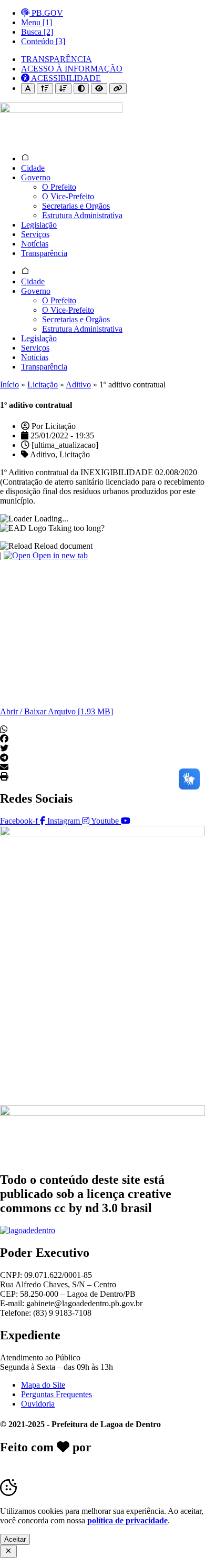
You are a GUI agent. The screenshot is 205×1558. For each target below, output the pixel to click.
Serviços (35, 234)
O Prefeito (59, 186)
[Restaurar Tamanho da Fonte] (28, 88)
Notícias (34, 243)
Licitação (42, 384)
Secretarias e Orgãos (76, 205)
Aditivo (78, 384)
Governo (35, 177)
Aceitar (15, 1539)
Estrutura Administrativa (82, 215)
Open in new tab (59, 555)
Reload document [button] (62, 545)
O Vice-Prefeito (68, 196)
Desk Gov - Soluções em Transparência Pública (101, 1454)
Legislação (39, 224)
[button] (102, 729)
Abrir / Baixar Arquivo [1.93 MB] (56, 711)
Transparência (44, 253)
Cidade (33, 167)
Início (9, 384)
